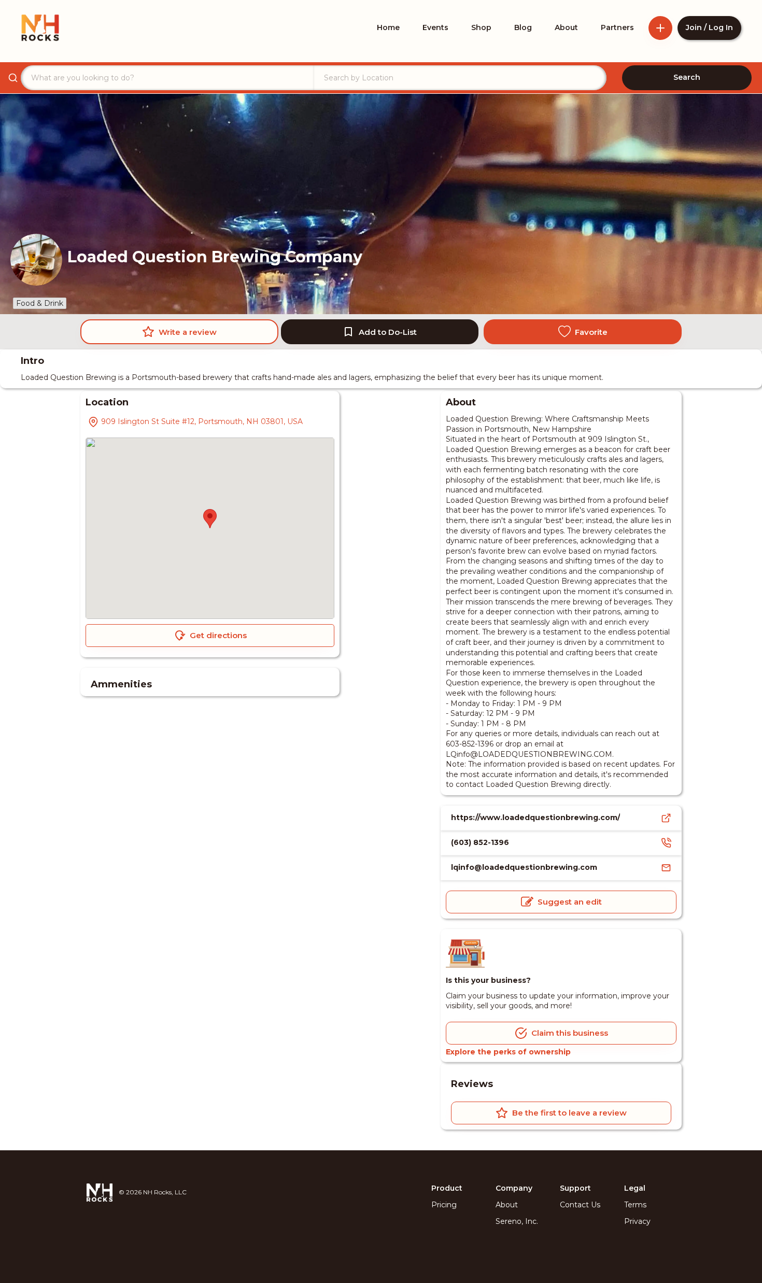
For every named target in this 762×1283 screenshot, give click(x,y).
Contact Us (580, 1204)
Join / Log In (709, 27)
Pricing (444, 1204)
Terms (635, 1204)
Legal (634, 1188)
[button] (210, 518)
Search (686, 77)
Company (514, 1188)
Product (446, 1188)
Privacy (637, 1221)
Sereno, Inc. (517, 1221)
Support (575, 1188)
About (507, 1204)
